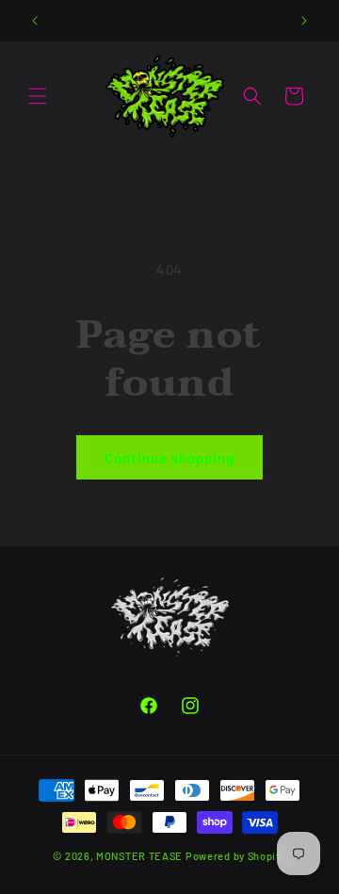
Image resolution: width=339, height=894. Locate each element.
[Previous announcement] (35, 20)
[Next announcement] (304, 20)
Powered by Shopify (236, 856)
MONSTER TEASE (139, 856)
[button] (37, 96)
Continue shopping (169, 457)
